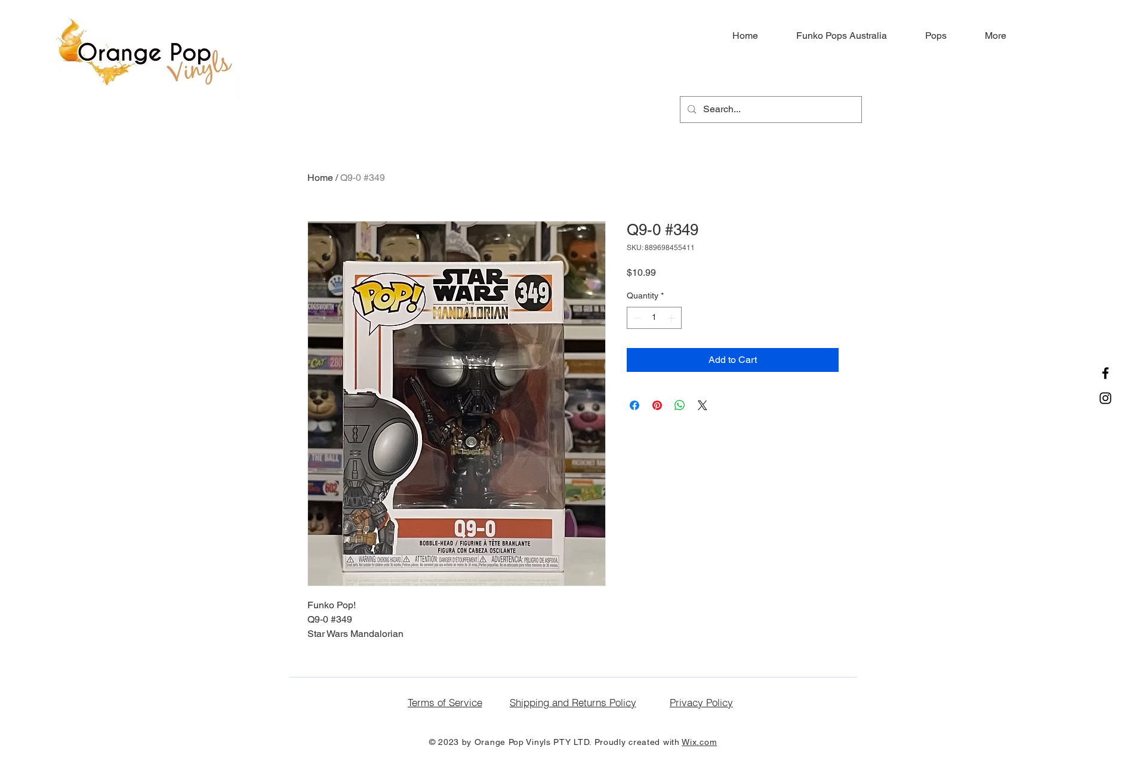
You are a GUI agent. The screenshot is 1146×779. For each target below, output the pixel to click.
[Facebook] (1105, 373)
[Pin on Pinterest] (657, 405)
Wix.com (699, 742)
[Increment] (672, 317)
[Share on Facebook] (634, 405)
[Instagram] (1105, 398)
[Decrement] (636, 317)
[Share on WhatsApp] (680, 405)
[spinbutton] (654, 317)
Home (320, 177)
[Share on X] (702, 405)
